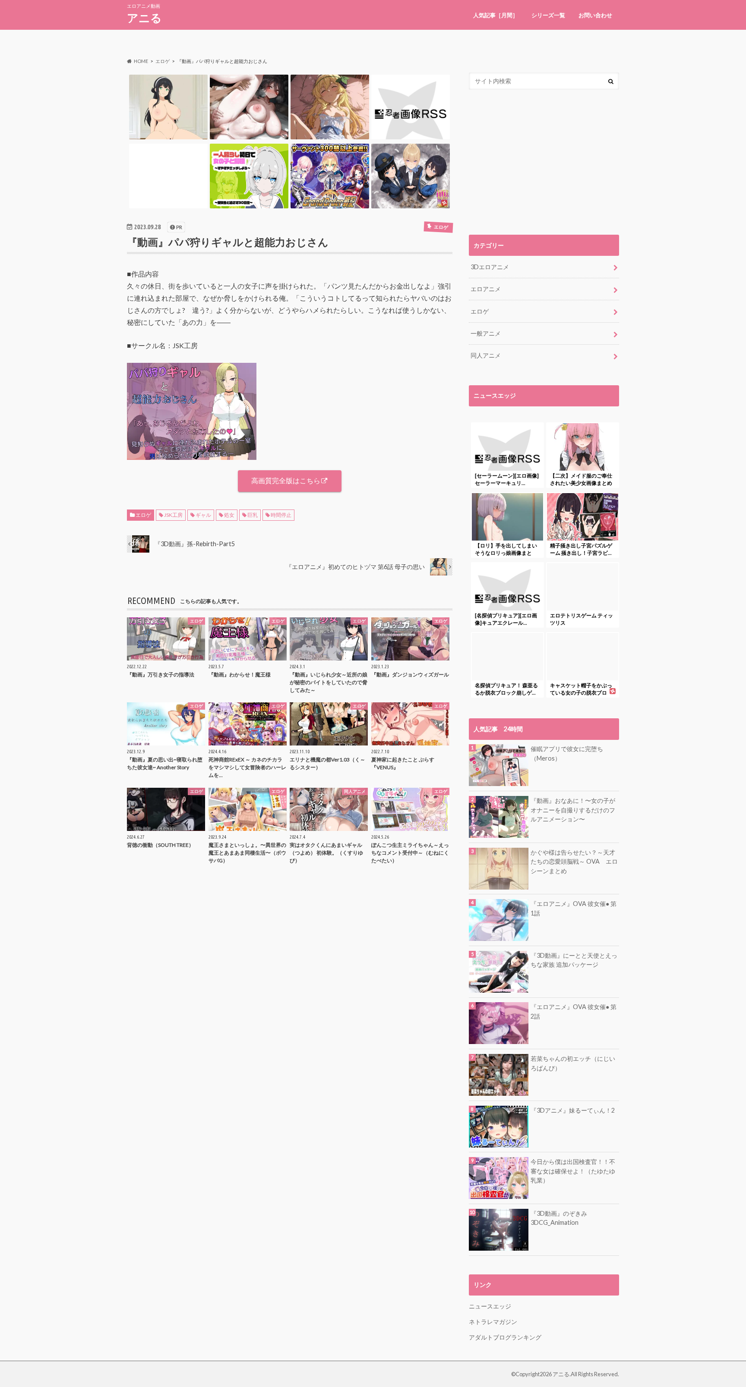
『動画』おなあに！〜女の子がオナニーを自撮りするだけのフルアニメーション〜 (573, 810)
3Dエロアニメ (490, 266)
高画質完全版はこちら (285, 480)
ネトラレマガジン (493, 1321)
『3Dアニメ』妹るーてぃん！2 (573, 1110)
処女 (229, 515)
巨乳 (252, 515)
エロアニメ (486, 288)
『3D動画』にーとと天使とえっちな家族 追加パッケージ (574, 960)
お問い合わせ (595, 15)
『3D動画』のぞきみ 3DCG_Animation (559, 1218)
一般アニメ (486, 333)
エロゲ (143, 515)
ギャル (203, 515)
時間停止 (281, 515)
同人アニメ (486, 355)
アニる (144, 18)
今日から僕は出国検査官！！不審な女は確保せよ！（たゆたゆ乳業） (573, 1171)
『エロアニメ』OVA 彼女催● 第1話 (573, 908)
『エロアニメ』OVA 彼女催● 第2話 (573, 1011)
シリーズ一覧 (548, 15)
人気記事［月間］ (495, 15)
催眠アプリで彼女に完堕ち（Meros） (567, 753)
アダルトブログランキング (505, 1337)
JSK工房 (173, 515)
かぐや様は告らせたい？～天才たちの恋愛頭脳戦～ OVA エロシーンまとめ (574, 861)
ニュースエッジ (490, 1306)
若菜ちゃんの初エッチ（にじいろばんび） (573, 1063)
